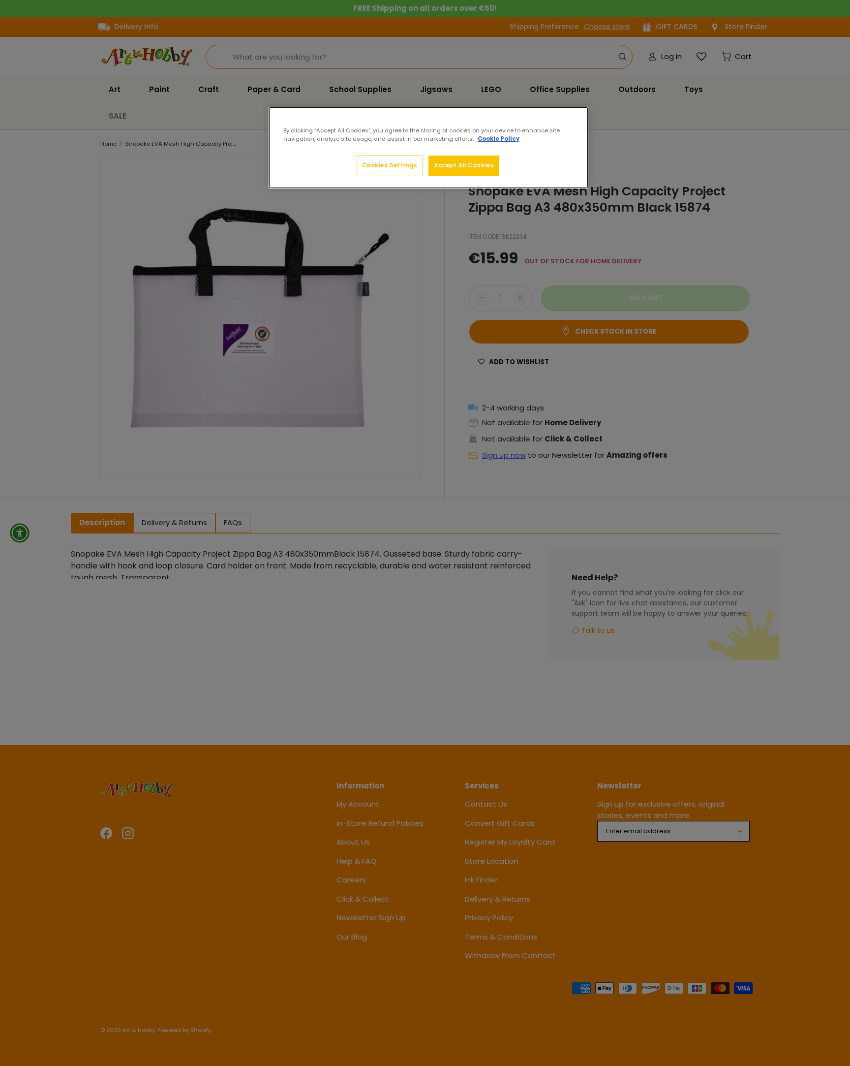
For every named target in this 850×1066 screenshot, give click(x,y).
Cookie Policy (498, 139)
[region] (428, 147)
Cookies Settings (390, 165)
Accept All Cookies (464, 165)
